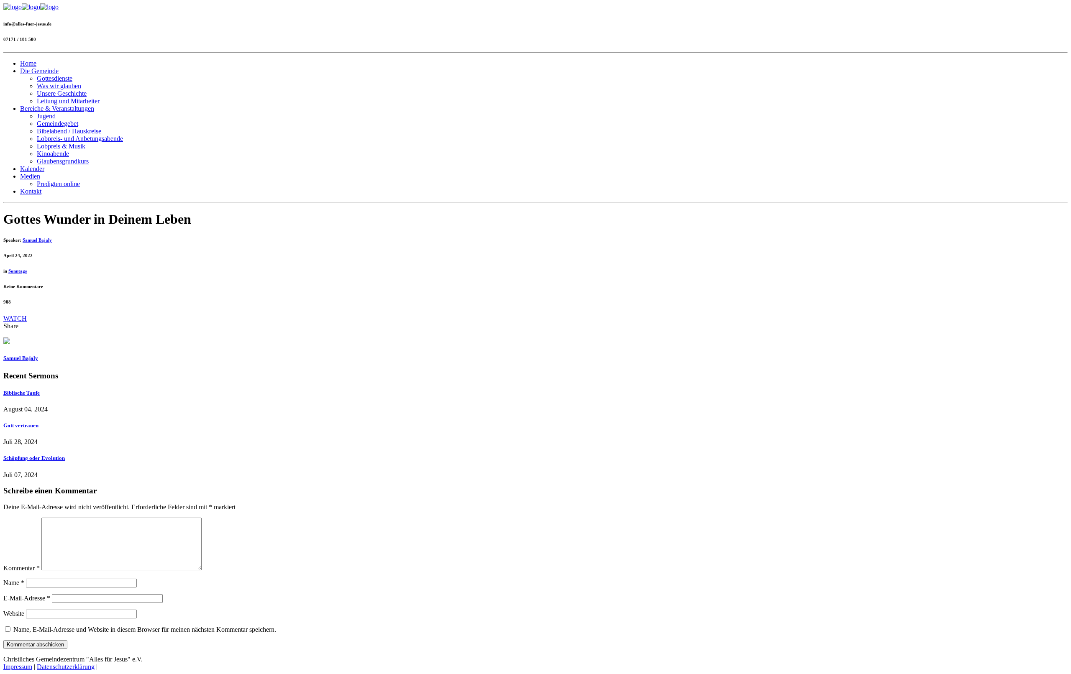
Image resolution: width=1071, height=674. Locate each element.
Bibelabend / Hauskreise (69, 131)
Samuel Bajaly (37, 240)
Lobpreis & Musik (61, 146)
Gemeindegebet (57, 123)
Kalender (32, 168)
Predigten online (58, 183)
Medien (30, 176)
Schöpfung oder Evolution (34, 458)
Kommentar (21, 568)
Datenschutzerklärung (66, 666)
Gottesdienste (54, 78)
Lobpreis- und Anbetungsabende (80, 138)
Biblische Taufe (21, 393)
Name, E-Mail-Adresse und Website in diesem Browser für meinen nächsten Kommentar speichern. (144, 629)
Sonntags (17, 270)
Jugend (46, 116)
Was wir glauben (59, 85)
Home (28, 63)
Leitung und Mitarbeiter (68, 101)
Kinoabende (53, 153)
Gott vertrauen (20, 425)
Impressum (17, 666)
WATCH (15, 318)
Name (13, 582)
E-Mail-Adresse (26, 598)
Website (13, 613)
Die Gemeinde (39, 70)
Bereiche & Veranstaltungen (57, 108)
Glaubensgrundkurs (63, 161)
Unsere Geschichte (62, 93)
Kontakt (30, 191)
